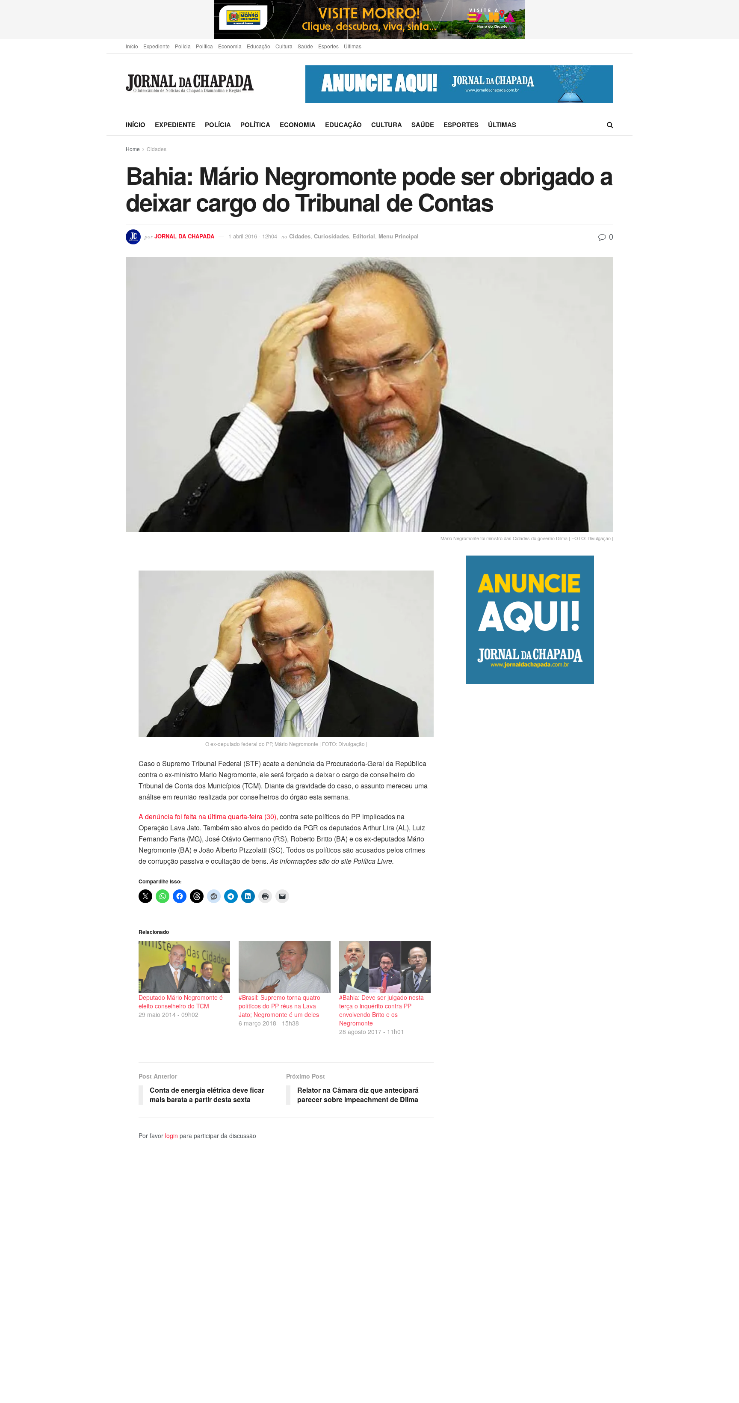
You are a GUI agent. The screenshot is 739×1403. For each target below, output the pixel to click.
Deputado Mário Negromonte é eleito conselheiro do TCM (181, 1001)
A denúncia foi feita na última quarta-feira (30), (208, 816)
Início (132, 46)
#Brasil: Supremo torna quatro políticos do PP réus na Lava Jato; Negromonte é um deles (279, 1006)
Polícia (183, 46)
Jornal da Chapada (184, 236)
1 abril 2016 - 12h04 (252, 236)
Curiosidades (331, 236)
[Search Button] (610, 124)
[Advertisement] (539, 1043)
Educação (258, 46)
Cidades (156, 148)
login (171, 1135)
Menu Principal (398, 236)
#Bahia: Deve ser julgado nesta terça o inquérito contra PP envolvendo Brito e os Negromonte (381, 1010)
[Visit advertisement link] (369, 19)
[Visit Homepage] (190, 84)
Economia (230, 46)
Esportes (328, 46)
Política (204, 46)
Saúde (305, 46)
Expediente (156, 46)
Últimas (352, 46)
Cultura (284, 46)
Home (133, 148)
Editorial (363, 236)
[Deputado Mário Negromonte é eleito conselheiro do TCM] (184, 967)
